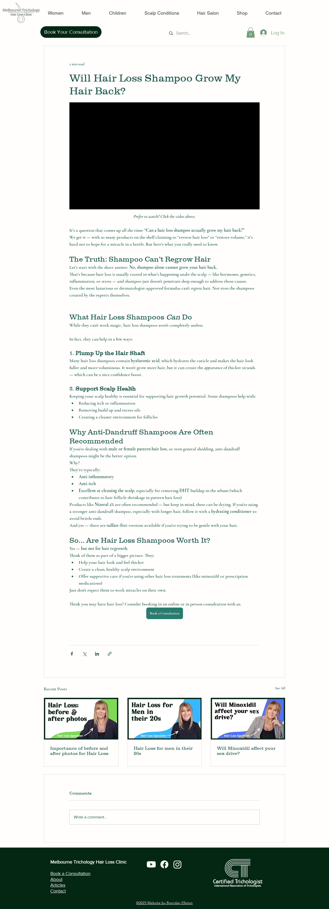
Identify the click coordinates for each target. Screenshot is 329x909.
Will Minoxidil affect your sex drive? (246, 751)
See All (280, 688)
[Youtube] (151, 864)
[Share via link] (109, 653)
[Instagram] (177, 864)
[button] (250, 32)
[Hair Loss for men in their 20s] (164, 718)
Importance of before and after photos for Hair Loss (79, 751)
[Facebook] (164, 864)
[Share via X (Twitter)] (84, 653)
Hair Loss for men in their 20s (163, 751)
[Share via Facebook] (71, 653)
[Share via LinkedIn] (97, 653)
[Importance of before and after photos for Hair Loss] (81, 718)
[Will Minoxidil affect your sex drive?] (248, 718)
